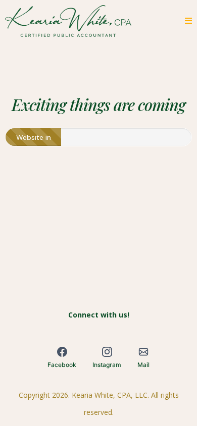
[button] (187, 21)
